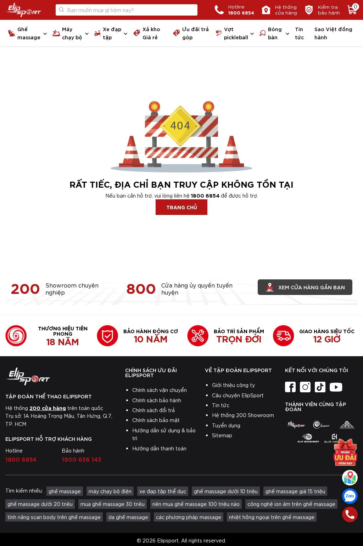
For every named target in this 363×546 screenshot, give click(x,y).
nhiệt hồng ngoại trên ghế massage (271, 517)
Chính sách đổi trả (153, 410)
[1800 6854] (350, 514)
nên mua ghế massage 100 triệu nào (196, 504)
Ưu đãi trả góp (195, 32)
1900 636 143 (81, 459)
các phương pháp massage (188, 517)
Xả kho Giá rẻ (151, 32)
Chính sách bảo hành (156, 400)
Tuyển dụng (226, 425)
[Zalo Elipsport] (350, 496)
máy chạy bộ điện (110, 491)
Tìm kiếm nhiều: (24, 490)
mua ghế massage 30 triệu (112, 504)
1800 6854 (205, 195)
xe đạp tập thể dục (162, 491)
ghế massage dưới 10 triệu (226, 491)
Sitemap (222, 435)
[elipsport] (295, 424)
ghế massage (65, 491)
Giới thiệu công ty (233, 385)
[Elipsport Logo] (23, 10)
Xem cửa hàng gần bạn (311, 287)
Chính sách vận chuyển (159, 390)
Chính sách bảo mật (156, 420)
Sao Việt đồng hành (333, 32)
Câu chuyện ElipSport (238, 395)
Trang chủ (181, 207)
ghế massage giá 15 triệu (295, 491)
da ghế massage (128, 517)
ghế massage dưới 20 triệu (40, 504)
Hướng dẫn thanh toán (159, 448)
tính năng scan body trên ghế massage (54, 517)
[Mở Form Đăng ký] (345, 452)
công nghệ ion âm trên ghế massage (291, 504)
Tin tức (299, 32)
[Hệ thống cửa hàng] (350, 477)
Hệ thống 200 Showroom (243, 415)
